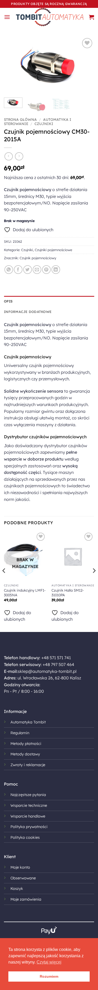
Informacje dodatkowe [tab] (27, 312)
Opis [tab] (8, 301)
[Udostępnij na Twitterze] (27, 269)
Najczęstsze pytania (28, 794)
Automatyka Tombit (28, 722)
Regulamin (19, 733)
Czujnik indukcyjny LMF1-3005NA (24, 592)
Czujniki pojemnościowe (53, 250)
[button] (7, 16)
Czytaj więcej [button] (49, 962)
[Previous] (12, 65)
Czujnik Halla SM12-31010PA (67, 592)
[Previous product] (19, 156)
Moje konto (20, 867)
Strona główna (20, 119)
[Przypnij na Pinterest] (46, 269)
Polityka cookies (25, 837)
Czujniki (43, 123)
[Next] (85, 65)
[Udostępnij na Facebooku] (18, 269)
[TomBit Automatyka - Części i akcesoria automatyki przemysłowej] (49, 17)
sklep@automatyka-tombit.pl (47, 671)
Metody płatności (25, 743)
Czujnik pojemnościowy (38, 258)
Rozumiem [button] (49, 976)
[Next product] (8, 156)
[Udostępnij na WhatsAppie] (8, 269)
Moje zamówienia (25, 899)
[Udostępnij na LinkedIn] (55, 269)
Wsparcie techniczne (28, 805)
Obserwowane (23, 878)
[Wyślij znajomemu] (37, 269)
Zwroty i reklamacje (27, 764)
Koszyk (16, 888)
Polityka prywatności (29, 826)
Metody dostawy (25, 754)
